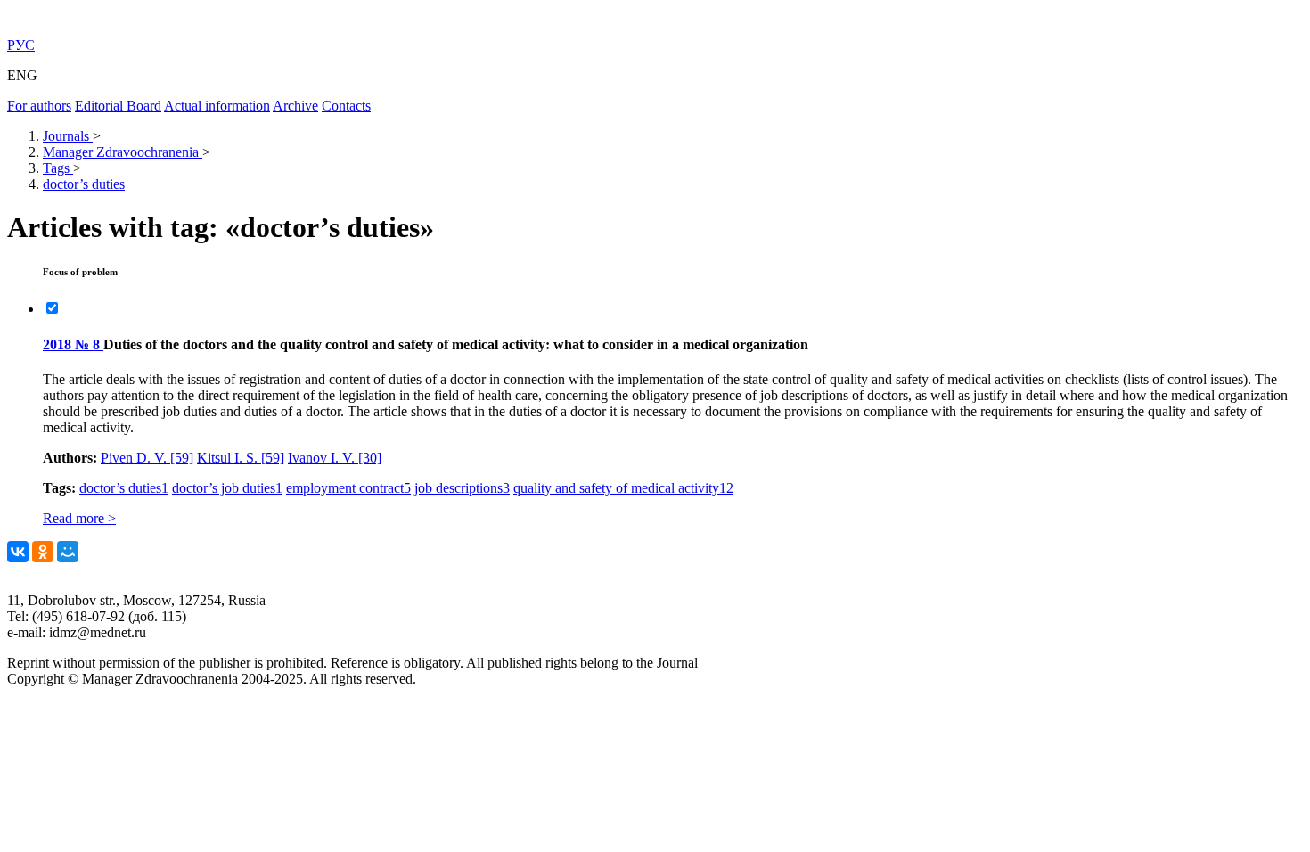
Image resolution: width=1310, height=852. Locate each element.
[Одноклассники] (42, 551)
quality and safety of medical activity (623, 488)
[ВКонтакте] (18, 551)
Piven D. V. (147, 457)
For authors (39, 105)
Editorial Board (118, 105)
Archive (295, 105)
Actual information (217, 105)
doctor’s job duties (227, 488)
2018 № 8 (73, 344)
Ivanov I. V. (334, 457)
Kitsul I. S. (240, 457)
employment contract (348, 488)
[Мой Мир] (67, 551)
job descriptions (462, 488)
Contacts (346, 105)
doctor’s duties (123, 488)
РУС (21, 45)
